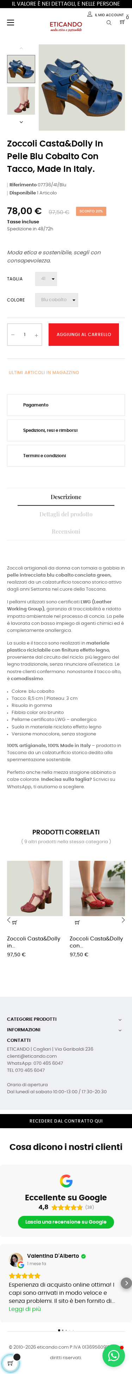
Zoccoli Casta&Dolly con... (96, 942)
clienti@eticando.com (32, 1056)
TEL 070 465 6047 (26, 1070)
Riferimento (23, 185)
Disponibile (23, 193)
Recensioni (66, 531)
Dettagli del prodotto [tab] (66, 514)
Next (21, 122)
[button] (5, 1283)
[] (77, 922)
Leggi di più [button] (25, 1309)
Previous (21, 48)
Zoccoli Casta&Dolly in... (33, 942)
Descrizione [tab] (66, 497)
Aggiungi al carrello (84, 334)
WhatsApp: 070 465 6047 (35, 1063)
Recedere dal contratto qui (66, 1121)
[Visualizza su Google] (16, 1260)
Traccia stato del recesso (66, 1133)
